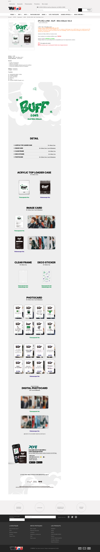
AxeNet (57, 548)
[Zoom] (21, 35)
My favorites (12, 4)
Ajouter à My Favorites (43, 22)
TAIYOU (33, 548)
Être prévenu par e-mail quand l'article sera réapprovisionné (53, 45)
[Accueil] (14, 9)
